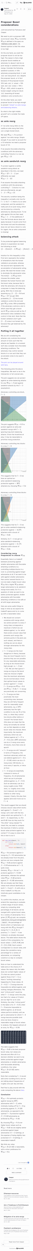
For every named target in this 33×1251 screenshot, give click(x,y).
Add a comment (16, 1172)
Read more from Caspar (16, 1242)
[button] (15, 10)
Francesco (7, 12)
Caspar (6, 8)
